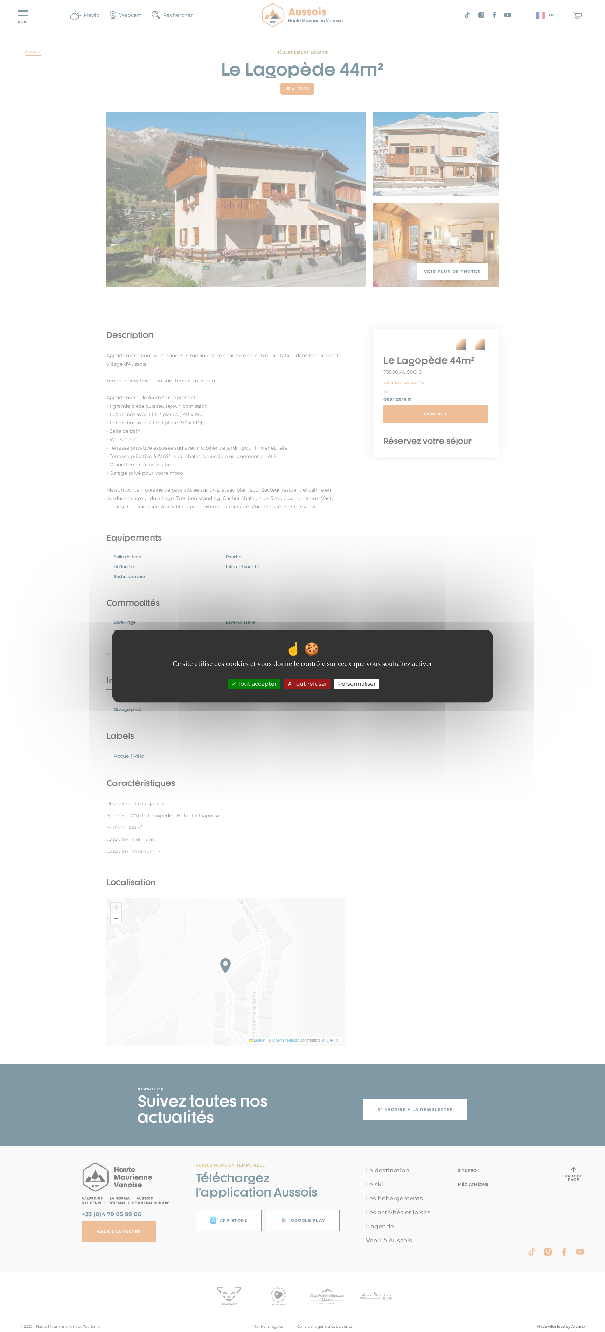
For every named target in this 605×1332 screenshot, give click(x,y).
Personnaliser (357, 684)
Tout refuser (309, 684)
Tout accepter (256, 684)
